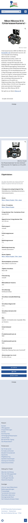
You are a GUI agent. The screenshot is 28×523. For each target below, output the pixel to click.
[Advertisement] (14, 122)
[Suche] (19, 11)
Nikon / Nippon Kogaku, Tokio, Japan (12, 200)
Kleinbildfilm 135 (5, 53)
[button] (25, 11)
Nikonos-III (18, 91)
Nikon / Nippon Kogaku (8, 207)
